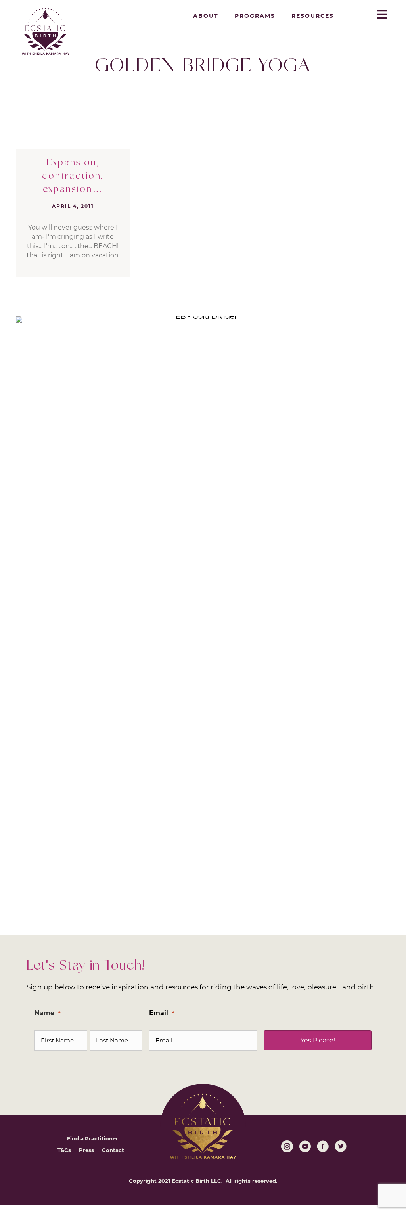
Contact (113, 1150)
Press (86, 1150)
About (205, 15)
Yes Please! (318, 1040)
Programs (255, 15)
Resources (312, 15)
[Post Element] (73, 213)
